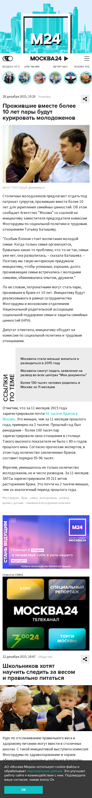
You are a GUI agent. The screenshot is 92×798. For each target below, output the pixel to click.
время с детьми (13, 503)
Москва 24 (46, 58)
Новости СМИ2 (13, 575)
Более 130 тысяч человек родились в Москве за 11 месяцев (50, 385)
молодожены (48, 497)
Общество (45, 657)
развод (64, 497)
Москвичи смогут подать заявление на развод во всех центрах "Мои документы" (54, 373)
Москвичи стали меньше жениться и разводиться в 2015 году (50, 361)
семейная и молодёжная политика (47, 503)
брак (24, 497)
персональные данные (44, 771)
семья (34, 497)
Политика (44, 97)
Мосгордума (11, 497)
